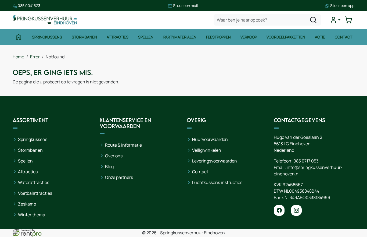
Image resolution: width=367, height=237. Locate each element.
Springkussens (47, 37)
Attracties (117, 37)
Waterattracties (33, 182)
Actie (320, 37)
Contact (343, 37)
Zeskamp (27, 204)
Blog (109, 166)
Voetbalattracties (35, 193)
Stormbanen (84, 37)
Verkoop (248, 37)
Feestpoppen (218, 37)
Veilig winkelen (206, 150)
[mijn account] (335, 20)
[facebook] (279, 210)
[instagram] (296, 210)
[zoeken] (313, 20)
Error (35, 57)
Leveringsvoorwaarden (214, 161)
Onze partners (119, 177)
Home (18, 57)
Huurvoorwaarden (210, 139)
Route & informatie (123, 145)
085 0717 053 (306, 161)
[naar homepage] (45, 19)
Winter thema (31, 215)
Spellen (145, 37)
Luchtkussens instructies (217, 182)
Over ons (114, 156)
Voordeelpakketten (286, 37)
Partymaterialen (179, 37)
